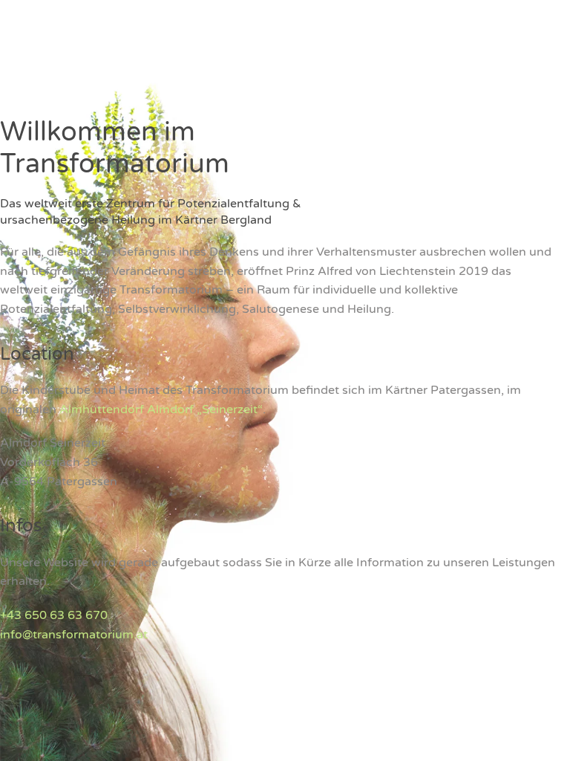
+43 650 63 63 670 (54, 615)
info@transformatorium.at (74, 634)
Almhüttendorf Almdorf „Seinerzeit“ (161, 409)
